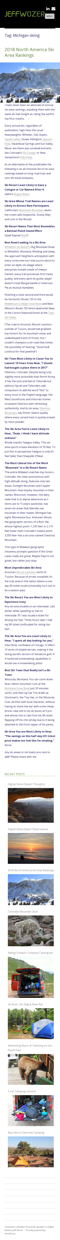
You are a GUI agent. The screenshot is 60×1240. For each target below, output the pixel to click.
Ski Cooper (29, 153)
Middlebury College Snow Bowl (23, 304)
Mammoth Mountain (31, 210)
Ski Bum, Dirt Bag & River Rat (25, 1004)
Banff (24, 235)
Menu (50, 16)
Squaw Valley (12, 139)
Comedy (11, 1187)
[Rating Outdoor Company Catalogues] (31, 977)
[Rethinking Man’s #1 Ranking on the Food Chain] (31, 1069)
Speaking (12, 1180)
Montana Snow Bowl (17, 688)
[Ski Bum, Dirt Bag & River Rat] (31, 1023)
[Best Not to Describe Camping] (31, 1151)
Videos (10, 1193)
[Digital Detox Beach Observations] (31, 848)
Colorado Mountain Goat (23, 911)
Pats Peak (26, 157)
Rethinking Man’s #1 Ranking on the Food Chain (30, 1048)
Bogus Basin (21, 194)
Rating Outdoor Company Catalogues (30, 952)
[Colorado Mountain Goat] (31, 930)
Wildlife (11, 1205)
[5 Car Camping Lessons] (31, 1110)
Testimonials (14, 1199)
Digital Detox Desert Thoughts (26, 784)
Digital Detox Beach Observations (28, 829)
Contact (11, 1217)
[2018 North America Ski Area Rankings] (31, 889)
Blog (9, 1211)
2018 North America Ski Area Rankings (29, 52)
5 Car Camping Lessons (22, 1091)
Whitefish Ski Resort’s (18, 247)
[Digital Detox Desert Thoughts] (31, 805)
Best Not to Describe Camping (26, 1132)
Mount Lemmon (26, 572)
